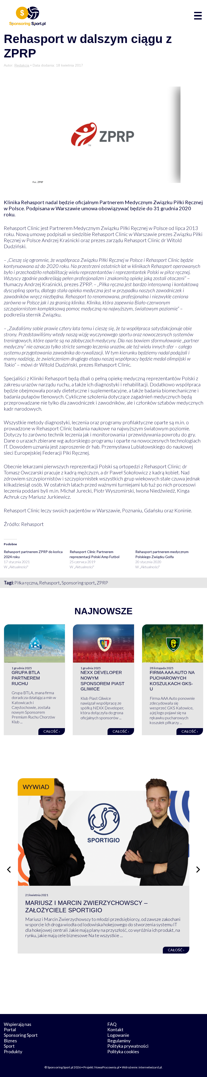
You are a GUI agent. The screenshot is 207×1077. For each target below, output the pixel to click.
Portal (10, 1029)
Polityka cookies (123, 1051)
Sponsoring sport (78, 582)
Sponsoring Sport (21, 1035)
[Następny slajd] (198, 869)
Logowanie (118, 1035)
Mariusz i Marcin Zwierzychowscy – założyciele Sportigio (86, 906)
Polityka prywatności (127, 1046)
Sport (9, 1046)
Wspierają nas (17, 1024)
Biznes (10, 1040)
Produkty (13, 1051)
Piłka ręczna (25, 582)
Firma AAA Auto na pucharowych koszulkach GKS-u (172, 680)
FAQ (111, 1024)
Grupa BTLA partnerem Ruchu (26, 678)
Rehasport (49, 582)
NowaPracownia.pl (106, 1067)
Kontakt (115, 1029)
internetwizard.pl (150, 1067)
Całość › (51, 731)
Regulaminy (119, 1040)
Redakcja (21, 65)
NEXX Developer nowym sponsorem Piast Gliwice (102, 680)
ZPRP (102, 582)
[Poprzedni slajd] (9, 869)
